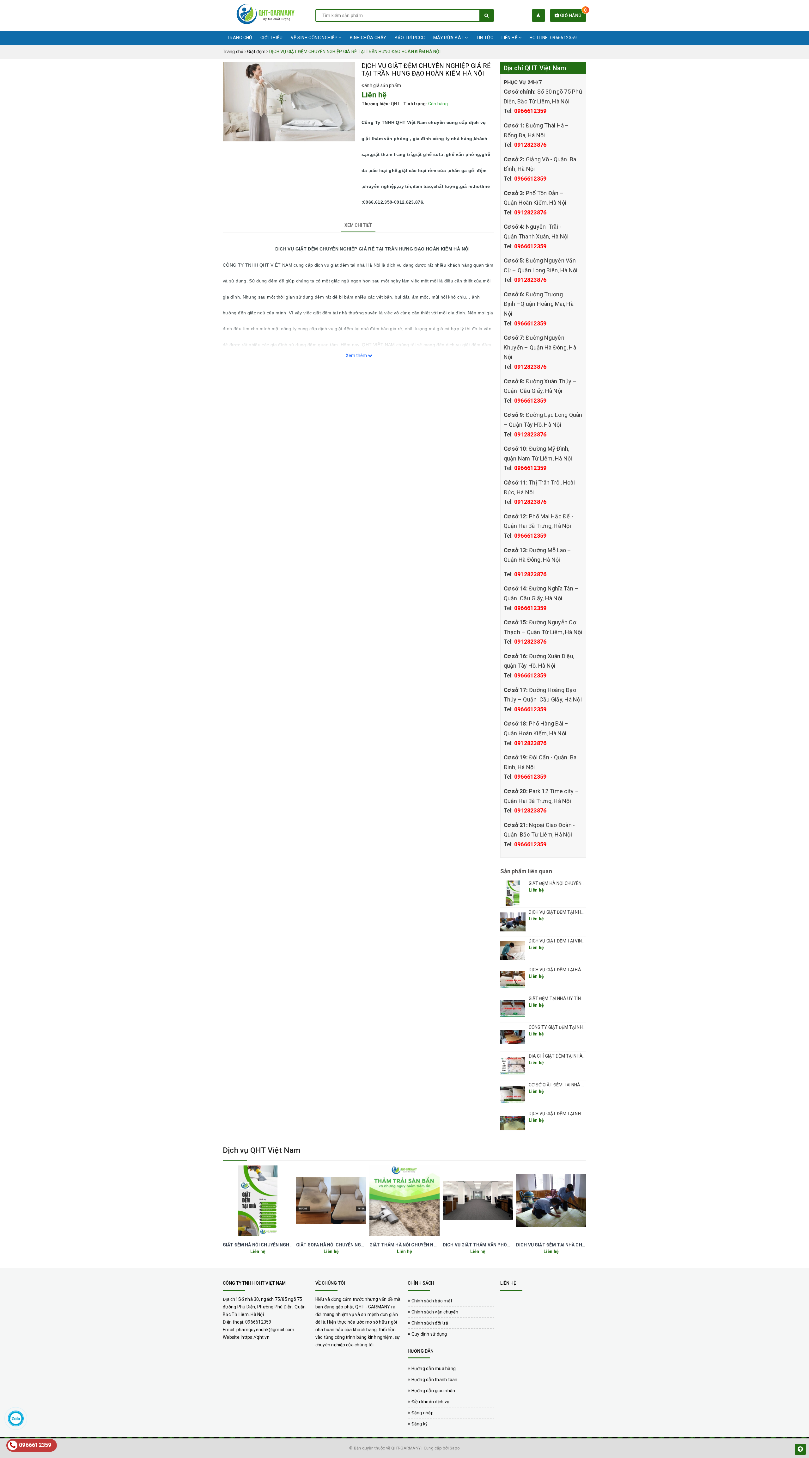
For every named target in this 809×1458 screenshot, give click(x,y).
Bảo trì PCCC (410, 37)
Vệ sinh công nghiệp (314, 37)
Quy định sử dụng (428, 1334)
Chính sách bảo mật (431, 1300)
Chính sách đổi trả (429, 1322)
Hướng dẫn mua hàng (433, 1368)
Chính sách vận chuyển (434, 1311)
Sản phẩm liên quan (526, 871)
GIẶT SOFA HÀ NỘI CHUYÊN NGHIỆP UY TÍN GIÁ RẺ (349, 1244)
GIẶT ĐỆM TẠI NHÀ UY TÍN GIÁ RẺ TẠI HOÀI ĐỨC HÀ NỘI (584, 998)
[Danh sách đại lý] (538, 15)
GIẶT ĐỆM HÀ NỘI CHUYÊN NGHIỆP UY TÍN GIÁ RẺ (578, 883)
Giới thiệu (271, 37)
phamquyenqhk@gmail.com (265, 1329)
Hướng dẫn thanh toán (433, 1379)
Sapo (455, 1448)
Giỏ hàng (572, 15)
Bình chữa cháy (368, 37)
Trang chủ (239, 37)
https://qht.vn (255, 1337)
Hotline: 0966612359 (553, 37)
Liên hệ (510, 37)
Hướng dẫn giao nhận (432, 1390)
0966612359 (530, 111)
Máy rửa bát (449, 37)
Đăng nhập (422, 1412)
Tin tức (484, 37)
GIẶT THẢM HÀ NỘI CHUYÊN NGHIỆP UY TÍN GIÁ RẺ (423, 1244)
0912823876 (530, 144)
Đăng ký (419, 1423)
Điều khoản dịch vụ (429, 1401)
